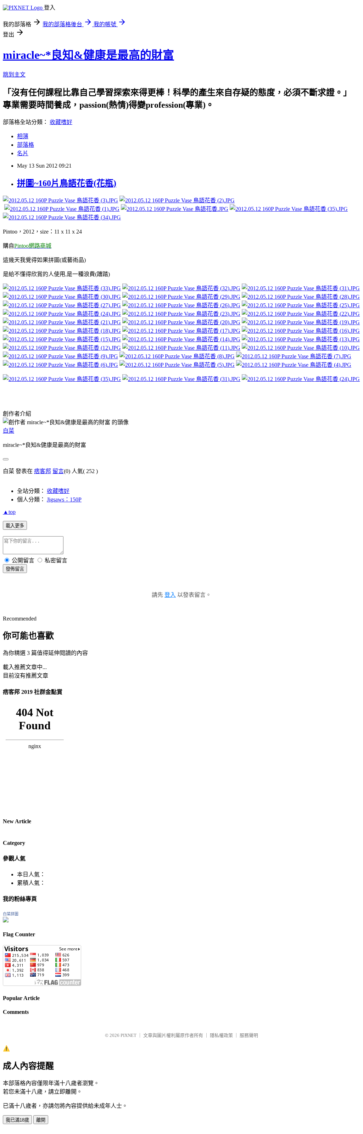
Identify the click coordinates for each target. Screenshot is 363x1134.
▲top (9, 512)
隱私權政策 (221, 1035)
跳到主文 (14, 75)
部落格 (25, 145)
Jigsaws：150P (64, 499)
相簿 (22, 136)
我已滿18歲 (17, 1120)
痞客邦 (42, 471)
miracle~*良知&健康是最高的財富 (88, 55)
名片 (22, 153)
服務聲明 (249, 1035)
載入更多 (15, 525)
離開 (40, 1120)
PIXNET (128, 1035)
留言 (58, 471)
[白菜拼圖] (6, 920)
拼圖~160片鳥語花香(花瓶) (66, 183)
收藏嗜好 (61, 122)
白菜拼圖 (10, 914)
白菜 (8, 431)
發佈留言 (15, 569)
